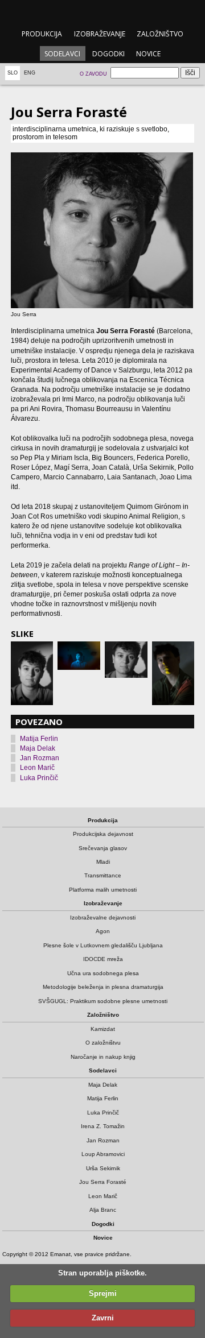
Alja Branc (102, 1210)
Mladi (103, 862)
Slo (12, 73)
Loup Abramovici (103, 1154)
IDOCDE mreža (103, 959)
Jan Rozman (39, 758)
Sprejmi (103, 1293)
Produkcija (42, 34)
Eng (29, 73)
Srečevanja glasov (103, 848)
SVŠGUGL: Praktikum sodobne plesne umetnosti (102, 1001)
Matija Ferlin (39, 739)
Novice (148, 54)
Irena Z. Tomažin (103, 1126)
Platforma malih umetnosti (103, 890)
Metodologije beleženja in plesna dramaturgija (103, 987)
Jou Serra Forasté (102, 1182)
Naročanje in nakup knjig (103, 1057)
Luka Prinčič (39, 778)
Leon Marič (37, 768)
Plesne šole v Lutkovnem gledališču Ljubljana (103, 945)
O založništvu (103, 1042)
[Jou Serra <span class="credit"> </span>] (103, 230)
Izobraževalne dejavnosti (103, 917)
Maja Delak (37, 748)
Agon (103, 931)
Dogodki (108, 54)
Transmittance (102, 875)
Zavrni (103, 1318)
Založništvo (160, 34)
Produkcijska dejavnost (103, 834)
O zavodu (93, 74)
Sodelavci (62, 54)
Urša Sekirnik (103, 1168)
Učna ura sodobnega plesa (103, 973)
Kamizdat (103, 1029)
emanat (102, 12)
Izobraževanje (99, 34)
